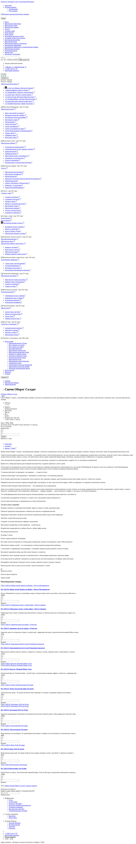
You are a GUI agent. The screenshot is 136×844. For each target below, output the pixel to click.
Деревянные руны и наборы (15, 296)
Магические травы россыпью (16, 279)
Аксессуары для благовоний (15, 263)
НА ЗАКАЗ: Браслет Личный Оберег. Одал (16, 669)
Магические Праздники (13, 24)
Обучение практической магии (19, 368)
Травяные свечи (11, 135)
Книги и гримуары (12, 229)
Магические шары (12, 252)
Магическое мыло (11, 41)
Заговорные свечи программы (16, 117)
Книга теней (9, 341)
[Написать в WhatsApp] (3, 76)
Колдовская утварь (12, 206)
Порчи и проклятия (12, 160)
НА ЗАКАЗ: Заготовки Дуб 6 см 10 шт (14, 710)
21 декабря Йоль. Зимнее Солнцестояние (20, 92)
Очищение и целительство (15, 158)
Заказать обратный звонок (14, 63)
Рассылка (12, 828)
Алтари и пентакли (12, 197)
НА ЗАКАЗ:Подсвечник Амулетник (13, 768)
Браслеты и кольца (12, 330)
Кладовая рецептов (15, 348)
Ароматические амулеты (14, 328)
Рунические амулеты (13, 300)
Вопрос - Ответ (10, 448)
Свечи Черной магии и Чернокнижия (18, 131)
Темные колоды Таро (13, 318)
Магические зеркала (13, 208)
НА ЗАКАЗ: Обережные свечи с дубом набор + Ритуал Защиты (23, 609)
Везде (7, 22)
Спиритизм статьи (15, 363)
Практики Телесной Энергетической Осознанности (23, 179)
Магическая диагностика (17, 350)
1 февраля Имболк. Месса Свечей (17, 90)
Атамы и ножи (11, 201)
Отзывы (7, 374)
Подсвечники (10, 122)
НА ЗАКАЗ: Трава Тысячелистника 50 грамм (17, 689)
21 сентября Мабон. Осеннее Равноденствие (21, 99)
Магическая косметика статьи (19, 352)
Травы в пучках (11, 286)
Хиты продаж (9, 370)
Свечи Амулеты (11, 124)
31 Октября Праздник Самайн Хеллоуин (20, 103)
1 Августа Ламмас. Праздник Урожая (20, 88)
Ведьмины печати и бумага (15, 227)
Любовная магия (11, 153)
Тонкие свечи (10, 133)
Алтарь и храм (10, 31)
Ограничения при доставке (18, 811)
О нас (16, 1)
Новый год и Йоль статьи (17, 354)
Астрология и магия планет (15, 147)
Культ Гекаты (9, 33)
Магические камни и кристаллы (16, 43)
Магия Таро (9, 52)
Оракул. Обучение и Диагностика (17, 183)
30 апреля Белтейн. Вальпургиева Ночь (19, 101)
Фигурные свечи (11, 137)
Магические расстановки (14, 172)
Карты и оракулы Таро (13, 314)
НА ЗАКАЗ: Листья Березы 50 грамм (14, 729)
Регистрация (13, 11)
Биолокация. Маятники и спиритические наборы (21, 47)
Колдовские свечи (12, 120)
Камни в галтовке (12, 247)
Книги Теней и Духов (13, 231)
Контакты (30, 1)
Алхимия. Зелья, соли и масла (15, 38)
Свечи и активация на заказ (15, 128)
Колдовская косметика (12, 40)
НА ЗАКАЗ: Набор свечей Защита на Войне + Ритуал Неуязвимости (25, 589)
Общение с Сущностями (14, 185)
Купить (4, 436)
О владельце (22, 1)
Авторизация (13, 9)
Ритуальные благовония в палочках (18, 270)
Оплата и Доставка (7, 1)
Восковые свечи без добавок (15, 115)
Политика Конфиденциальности (20, 805)
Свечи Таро (10, 316)
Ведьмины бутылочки (13, 268)
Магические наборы (12, 27)
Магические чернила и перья (16, 233)
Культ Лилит (9, 34)
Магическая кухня (15, 359)
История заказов (14, 825)
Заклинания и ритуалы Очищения (20, 365)
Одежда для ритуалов (13, 210)
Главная (7, 381)
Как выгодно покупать (16, 809)
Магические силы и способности (17, 156)
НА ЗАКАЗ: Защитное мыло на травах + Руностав (19, 628)
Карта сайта (13, 818)
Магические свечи (11, 25)
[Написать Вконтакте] (1, 76)
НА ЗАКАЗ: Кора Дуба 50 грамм (12, 749)
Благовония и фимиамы (13, 45)
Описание (8, 444)
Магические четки (12, 335)
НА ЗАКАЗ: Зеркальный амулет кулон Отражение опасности (23, 648)
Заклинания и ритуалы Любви (19, 366)
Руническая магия (11, 50)
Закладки (12, 826)
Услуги (7, 29)
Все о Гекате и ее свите (16, 345)
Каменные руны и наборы (14, 298)
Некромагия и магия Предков (19, 361)
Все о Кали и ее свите (16, 347)
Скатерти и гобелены (13, 212)
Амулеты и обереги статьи (18, 356)
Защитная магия (11, 151)
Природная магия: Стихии (18, 343)
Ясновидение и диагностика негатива (18, 162)
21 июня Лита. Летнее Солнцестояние (19, 95)
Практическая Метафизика (14, 187)
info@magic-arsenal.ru (12, 835)
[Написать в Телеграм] (5, 76)
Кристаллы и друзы (12, 249)
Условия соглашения (16, 807)
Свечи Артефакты (12, 126)
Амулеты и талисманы (12, 54)
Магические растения (12, 49)
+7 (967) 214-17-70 (11, 833)
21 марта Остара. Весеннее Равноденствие (20, 97)
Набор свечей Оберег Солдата (15, 786)
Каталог (6, 81)
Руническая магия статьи (17, 357)
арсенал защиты (31, 786)
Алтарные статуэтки (13, 199)
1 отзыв (7, 404)
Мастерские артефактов (14, 174)
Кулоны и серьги (11, 332)
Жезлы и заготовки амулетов (15, 204)
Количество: (5, 428)
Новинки (8, 372)
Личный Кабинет (15, 823)
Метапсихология (11, 176)
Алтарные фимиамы (13, 266)
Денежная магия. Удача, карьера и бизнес (20, 149)
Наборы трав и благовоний (15, 282)
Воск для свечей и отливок (15, 113)
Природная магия (11, 181)
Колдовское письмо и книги (14, 36)
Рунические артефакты (13, 302)
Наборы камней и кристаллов (16, 254)
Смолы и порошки (12, 284)
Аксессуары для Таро (13, 312)
